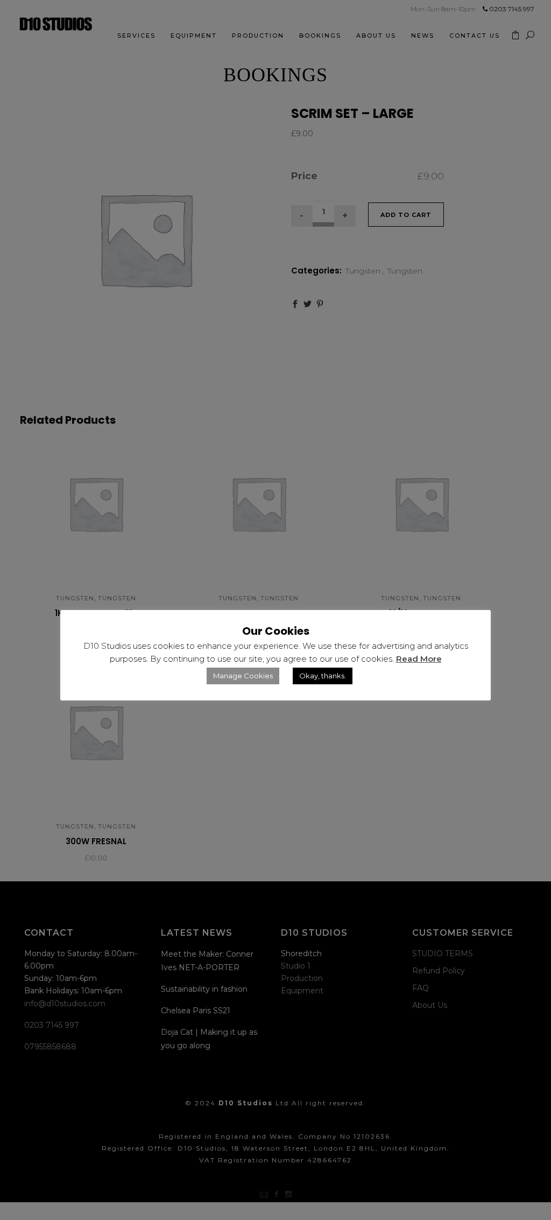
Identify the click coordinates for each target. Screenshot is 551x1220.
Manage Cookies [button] (243, 675)
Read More (419, 659)
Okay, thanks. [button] (322, 675)
